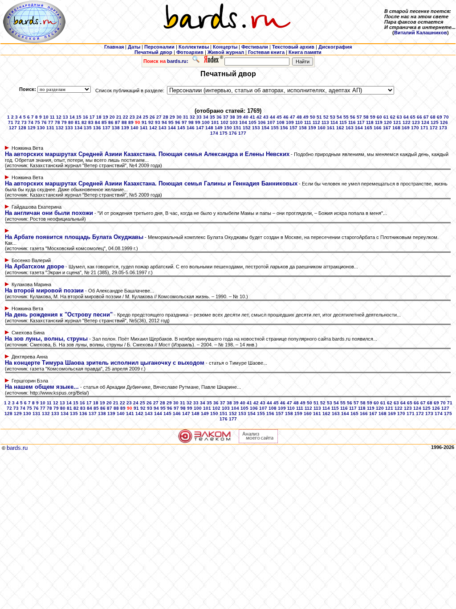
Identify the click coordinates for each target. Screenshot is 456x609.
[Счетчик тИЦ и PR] (258, 441)
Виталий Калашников (420, 32)
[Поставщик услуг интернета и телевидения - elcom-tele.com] (204, 441)
